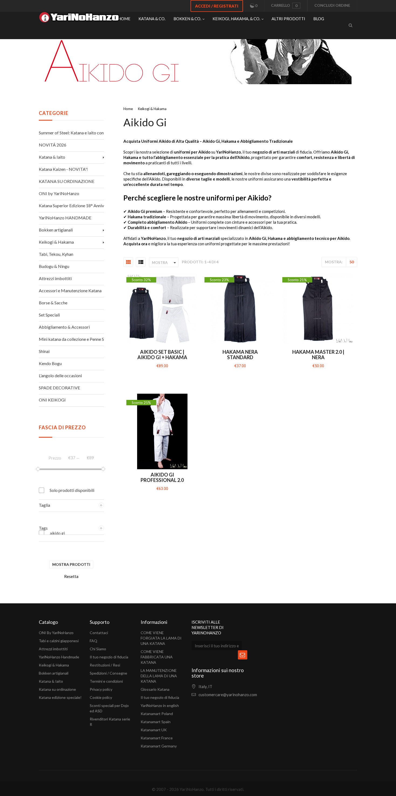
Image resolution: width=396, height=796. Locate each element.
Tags (43, 527)
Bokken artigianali (53, 673)
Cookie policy (101, 697)
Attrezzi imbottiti (53, 649)
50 (351, 262)
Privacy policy (101, 689)
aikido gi (57, 533)
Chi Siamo (98, 649)
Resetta (71, 576)
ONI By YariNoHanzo (56, 632)
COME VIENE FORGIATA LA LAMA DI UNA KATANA (161, 638)
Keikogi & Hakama (54, 665)
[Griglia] (128, 262)
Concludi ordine (332, 5)
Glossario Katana (155, 689)
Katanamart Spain (156, 721)
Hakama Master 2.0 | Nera (318, 354)
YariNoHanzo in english (160, 705)
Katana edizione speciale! (60, 697)
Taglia (44, 505)
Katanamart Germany (159, 746)
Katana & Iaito (51, 681)
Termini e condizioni (106, 681)
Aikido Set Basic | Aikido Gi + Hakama (162, 354)
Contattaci (99, 632)
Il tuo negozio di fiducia (109, 657)
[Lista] (141, 262)
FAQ (93, 640)
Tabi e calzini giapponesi (59, 640)
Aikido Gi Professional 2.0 (162, 477)
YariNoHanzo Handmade (59, 657)
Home (128, 109)
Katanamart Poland (157, 713)
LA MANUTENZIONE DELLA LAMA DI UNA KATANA (159, 675)
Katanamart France (157, 738)
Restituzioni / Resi (105, 665)
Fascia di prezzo (62, 427)
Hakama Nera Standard (240, 354)
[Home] (79, 18)
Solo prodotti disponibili (72, 490)
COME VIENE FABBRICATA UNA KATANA (157, 657)
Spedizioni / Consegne (108, 673)
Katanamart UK (154, 729)
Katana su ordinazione (57, 689)
